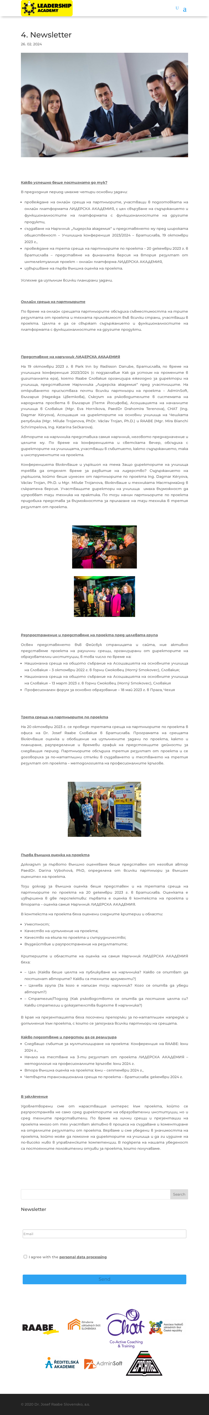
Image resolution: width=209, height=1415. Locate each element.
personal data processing (83, 1257)
